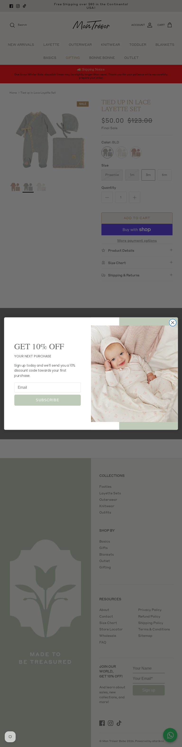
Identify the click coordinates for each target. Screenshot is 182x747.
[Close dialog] (172, 322)
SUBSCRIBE (47, 400)
